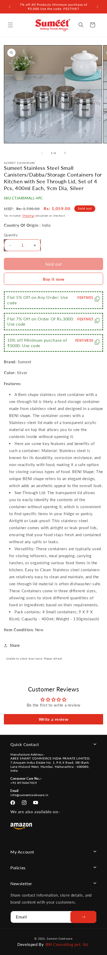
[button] (10, 25)
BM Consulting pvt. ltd (67, 944)
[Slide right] (65, 153)
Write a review (53, 719)
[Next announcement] (97, 6)
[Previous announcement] (9, 6)
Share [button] (15, 645)
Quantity (11, 235)
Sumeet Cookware (60, 938)
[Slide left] (42, 153)
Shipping (28, 215)
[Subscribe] (83, 917)
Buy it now (53, 279)
